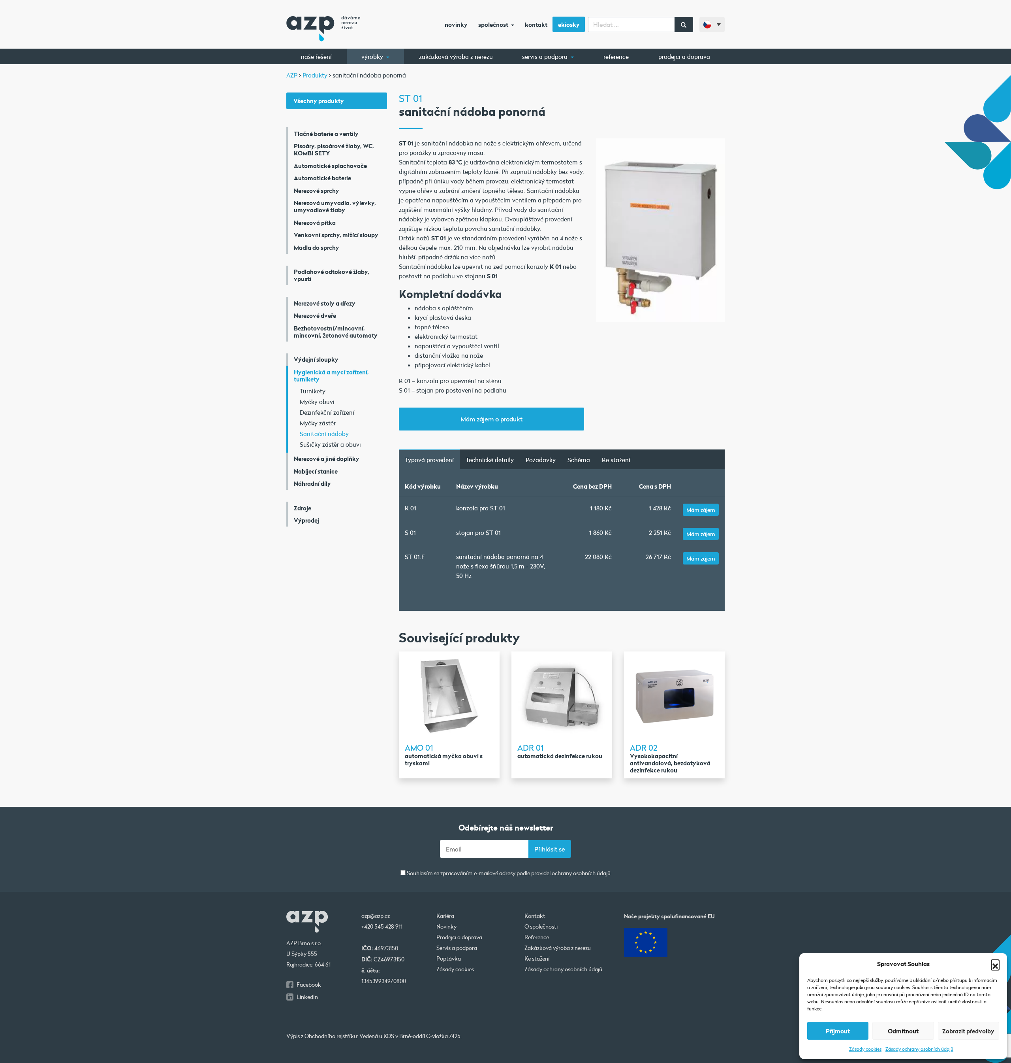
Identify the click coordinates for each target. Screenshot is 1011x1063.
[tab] (429, 459)
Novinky (456, 24)
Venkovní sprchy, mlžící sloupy (336, 234)
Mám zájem (700, 510)
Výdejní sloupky (316, 359)
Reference (616, 56)
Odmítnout (903, 1031)
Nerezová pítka (315, 222)
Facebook (309, 984)
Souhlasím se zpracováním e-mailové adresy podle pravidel (508, 873)
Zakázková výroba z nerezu (456, 56)
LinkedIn (307, 997)
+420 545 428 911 (381, 926)
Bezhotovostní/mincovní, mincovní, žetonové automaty (336, 332)
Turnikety (312, 391)
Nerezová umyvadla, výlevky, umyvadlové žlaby (335, 206)
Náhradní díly (312, 483)
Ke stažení (616, 460)
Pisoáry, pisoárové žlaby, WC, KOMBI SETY (334, 149)
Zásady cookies (865, 1049)
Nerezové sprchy (316, 190)
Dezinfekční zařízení (327, 412)
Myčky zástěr (318, 423)
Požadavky (541, 460)
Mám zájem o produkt (491, 419)
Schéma (579, 460)
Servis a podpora (545, 56)
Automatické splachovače (330, 165)
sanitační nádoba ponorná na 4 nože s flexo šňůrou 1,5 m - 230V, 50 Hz (500, 566)
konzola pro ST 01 (480, 508)
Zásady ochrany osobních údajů (919, 1049)
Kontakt (536, 24)
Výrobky (373, 56)
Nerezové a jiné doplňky (326, 458)
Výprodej (306, 520)
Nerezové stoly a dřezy (324, 303)
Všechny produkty (318, 101)
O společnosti (541, 926)
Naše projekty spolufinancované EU (669, 916)
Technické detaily (490, 460)
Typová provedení (429, 460)
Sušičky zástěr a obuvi (330, 444)
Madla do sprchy (316, 247)
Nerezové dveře (315, 315)
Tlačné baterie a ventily (326, 133)
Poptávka (448, 958)
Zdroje (302, 508)
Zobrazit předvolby (968, 1031)
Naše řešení (316, 56)
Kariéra (445, 916)
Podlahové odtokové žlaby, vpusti (331, 275)
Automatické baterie (322, 177)
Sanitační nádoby (324, 433)
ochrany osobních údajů (581, 873)
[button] (995, 964)
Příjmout (838, 1031)
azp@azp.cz (375, 916)
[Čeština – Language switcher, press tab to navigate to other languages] (712, 24)
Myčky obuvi (317, 401)
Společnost (493, 24)
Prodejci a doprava (684, 56)
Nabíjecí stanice (316, 471)
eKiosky (569, 24)
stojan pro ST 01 (478, 532)
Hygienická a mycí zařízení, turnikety (331, 375)
